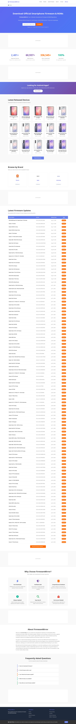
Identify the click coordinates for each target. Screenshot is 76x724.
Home (40, 1)
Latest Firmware (51, 1)
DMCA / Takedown (53, 717)
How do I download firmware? (25, 666)
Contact (61, 1)
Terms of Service (52, 715)
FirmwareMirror (14, 2)
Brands (44, 1)
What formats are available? (25, 678)
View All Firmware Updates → (38, 546)
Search (57, 1)
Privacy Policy (52, 711)
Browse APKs (37, 90)
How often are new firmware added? (27, 683)
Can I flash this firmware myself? (26, 674)
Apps (67, 1)
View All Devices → (38, 158)
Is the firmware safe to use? (25, 670)
